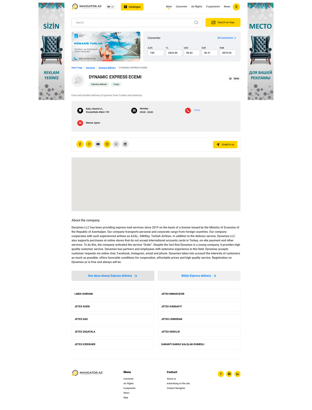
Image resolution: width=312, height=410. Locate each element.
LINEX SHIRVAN (84, 293)
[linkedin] (237, 374)
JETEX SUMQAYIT (171, 306)
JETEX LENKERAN (171, 319)
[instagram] (229, 374)
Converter (181, 6)
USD (186, 47)
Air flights (196, 6)
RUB (222, 47)
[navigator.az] (87, 373)
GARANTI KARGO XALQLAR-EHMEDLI (182, 344)
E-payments (213, 6)
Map (126, 397)
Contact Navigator (176, 388)
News (227, 6)
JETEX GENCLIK (170, 331)
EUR (204, 47)
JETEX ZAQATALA (85, 331)
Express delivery (107, 67)
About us (171, 378)
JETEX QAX (81, 319)
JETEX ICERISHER (85, 344)
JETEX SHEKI (82, 306)
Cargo (116, 84)
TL (167, 47)
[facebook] (221, 374)
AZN (150, 47)
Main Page (77, 67)
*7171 (197, 110)
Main (169, 6)
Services (90, 67)
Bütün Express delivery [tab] (196, 275)
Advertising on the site (178, 383)
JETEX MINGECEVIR (172, 293)
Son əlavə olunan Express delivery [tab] (110, 275)
